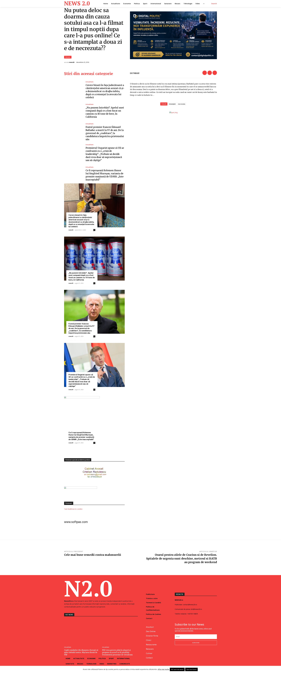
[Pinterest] (215, 73)
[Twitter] (209, 73)
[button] (214, 3)
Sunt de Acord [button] (191, 669)
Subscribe (195, 642)
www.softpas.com (76, 522)
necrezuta (181, 104)
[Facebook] (204, 73)
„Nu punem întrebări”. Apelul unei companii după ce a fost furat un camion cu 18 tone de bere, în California (81, 276)
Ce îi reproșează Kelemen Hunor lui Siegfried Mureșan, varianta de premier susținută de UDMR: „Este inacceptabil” (81, 436)
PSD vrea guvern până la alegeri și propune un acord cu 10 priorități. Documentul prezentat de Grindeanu (117, 652)
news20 (71, 62)
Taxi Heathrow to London (73, 509)
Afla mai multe (163, 669)
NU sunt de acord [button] (177, 669)
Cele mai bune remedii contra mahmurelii (92, 555)
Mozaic (67, 57)
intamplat (172, 104)
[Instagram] (181, 652)
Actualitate (89, 82)
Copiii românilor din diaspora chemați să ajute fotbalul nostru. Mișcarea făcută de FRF (81, 652)
